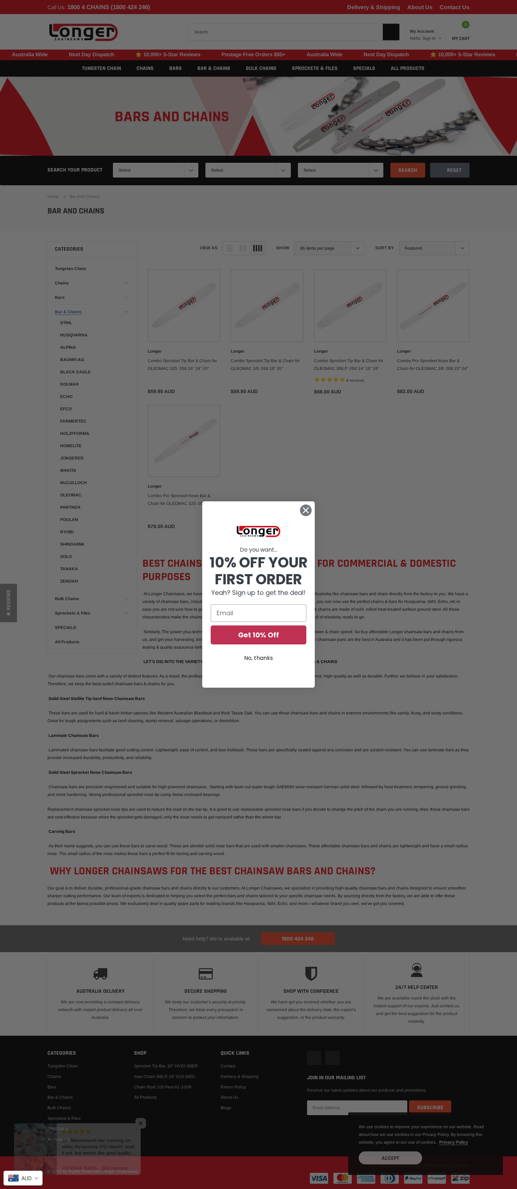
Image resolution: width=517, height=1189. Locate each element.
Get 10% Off (258, 635)
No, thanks (258, 658)
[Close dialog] (306, 510)
